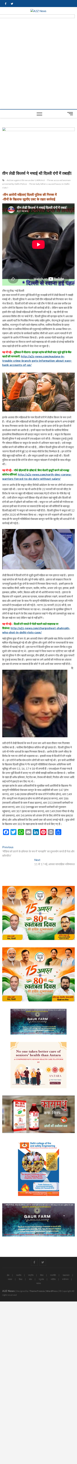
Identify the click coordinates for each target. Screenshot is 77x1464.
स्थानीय (18, 1275)
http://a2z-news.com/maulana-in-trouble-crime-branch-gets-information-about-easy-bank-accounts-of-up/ (37, 361)
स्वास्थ (38, 1283)
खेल (30, 1279)
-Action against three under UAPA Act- (25, 180)
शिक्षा (20, 1279)
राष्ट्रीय (30, 1275)
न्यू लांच (41, 1279)
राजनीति (53, 1275)
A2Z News (8, 1290)
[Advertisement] (38, 69)
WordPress (52, 1291)
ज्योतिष (53, 1279)
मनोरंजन (65, 1279)
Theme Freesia (37, 1291)
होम (8, 1275)
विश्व (41, 1275)
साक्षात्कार (66, 1275)
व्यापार (10, 1279)
